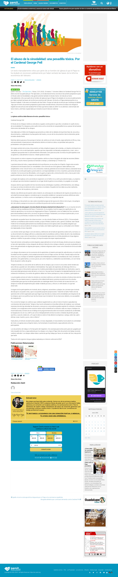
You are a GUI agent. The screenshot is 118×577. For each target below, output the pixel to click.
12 (95, 425)
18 (92, 428)
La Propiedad (71, 570)
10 (89, 425)
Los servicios (79, 570)
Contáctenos (108, 570)
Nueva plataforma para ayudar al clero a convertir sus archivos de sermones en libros (51, 8)
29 (104, 431)
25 (92, 431)
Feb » (89, 437)
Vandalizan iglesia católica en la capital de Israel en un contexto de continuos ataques (94, 235)
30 (86, 434)
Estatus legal (93, 570)
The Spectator (26, 91)
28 (101, 431)
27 (98, 431)
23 (86, 431)
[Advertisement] (46, 481)
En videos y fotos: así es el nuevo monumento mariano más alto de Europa (98, 264)
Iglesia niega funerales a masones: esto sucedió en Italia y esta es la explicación (98, 273)
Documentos (54, 3)
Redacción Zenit (30, 80)
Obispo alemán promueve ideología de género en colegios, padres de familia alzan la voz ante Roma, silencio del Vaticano (98, 284)
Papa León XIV (28, 3)
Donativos (62, 3)
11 (92, 425)
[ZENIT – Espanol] (13, 3)
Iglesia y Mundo (43, 3)
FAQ (65, 570)
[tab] (90, 533)
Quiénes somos (58, 570)
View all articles (16, 392)
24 (89, 431)
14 (101, 425)
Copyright (101, 570)
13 (98, 425)
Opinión (12, 14)
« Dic (86, 437)
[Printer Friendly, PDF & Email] (15, 89)
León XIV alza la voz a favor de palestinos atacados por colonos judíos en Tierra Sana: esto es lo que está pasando (98, 296)
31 (89, 434)
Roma (35, 3)
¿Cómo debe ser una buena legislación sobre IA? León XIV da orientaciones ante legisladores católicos (95, 214)
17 (89, 428)
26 (95, 431)
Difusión (86, 570)
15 (104, 425)
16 (86, 428)
